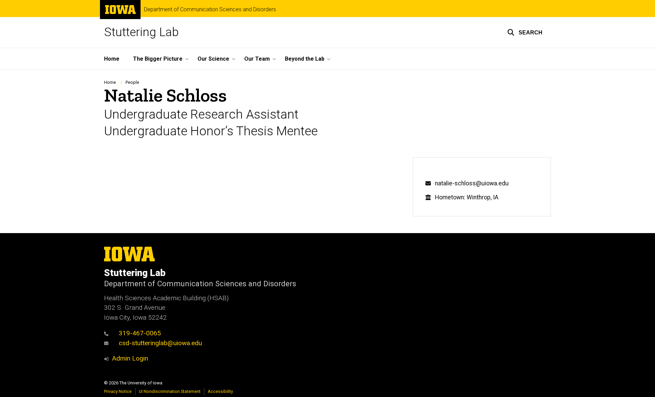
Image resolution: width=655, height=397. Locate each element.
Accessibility (220, 391)
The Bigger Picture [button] (158, 59)
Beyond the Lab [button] (304, 59)
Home (111, 59)
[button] (525, 32)
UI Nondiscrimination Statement (170, 391)
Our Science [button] (213, 59)
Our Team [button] (257, 59)
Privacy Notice (118, 391)
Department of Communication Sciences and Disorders (210, 9)
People (132, 82)
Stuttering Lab (141, 32)
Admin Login (130, 358)
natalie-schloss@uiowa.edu (472, 183)
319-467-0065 (140, 333)
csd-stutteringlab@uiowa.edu (160, 343)
